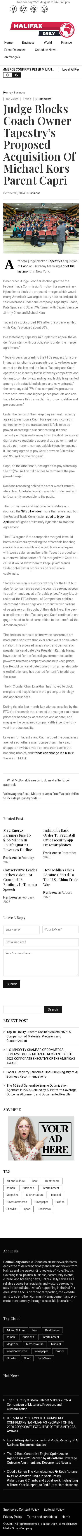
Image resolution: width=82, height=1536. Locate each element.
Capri (24, 266)
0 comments (43, 99)
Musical (56, 1194)
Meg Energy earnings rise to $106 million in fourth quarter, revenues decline (17, 840)
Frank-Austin (12, 858)
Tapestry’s (55, 261)
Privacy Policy (12, 1517)
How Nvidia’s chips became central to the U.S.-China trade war (60, 877)
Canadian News (45, 50)
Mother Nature (35, 1194)
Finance (66, 42)
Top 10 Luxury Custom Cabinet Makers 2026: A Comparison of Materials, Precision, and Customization (39, 1036)
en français (12, 57)
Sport (27, 1209)
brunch (11, 1188)
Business (28, 42)
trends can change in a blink (52, 753)
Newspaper (41, 1201)
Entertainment (50, 1188)
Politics (60, 1201)
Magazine (13, 1194)
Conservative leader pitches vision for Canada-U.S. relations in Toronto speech (20, 880)
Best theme (52, 1181)
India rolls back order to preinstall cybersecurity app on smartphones (59, 837)
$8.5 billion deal (31, 511)
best (35, 1181)
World (48, 42)
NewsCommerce (17, 1201)
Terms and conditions (42, 1517)
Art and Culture (16, 1181)
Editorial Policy (54, 1509)
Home (8, 42)
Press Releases (15, 50)
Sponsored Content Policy (21, 1509)
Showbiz (12, 1209)
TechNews (44, 1209)
